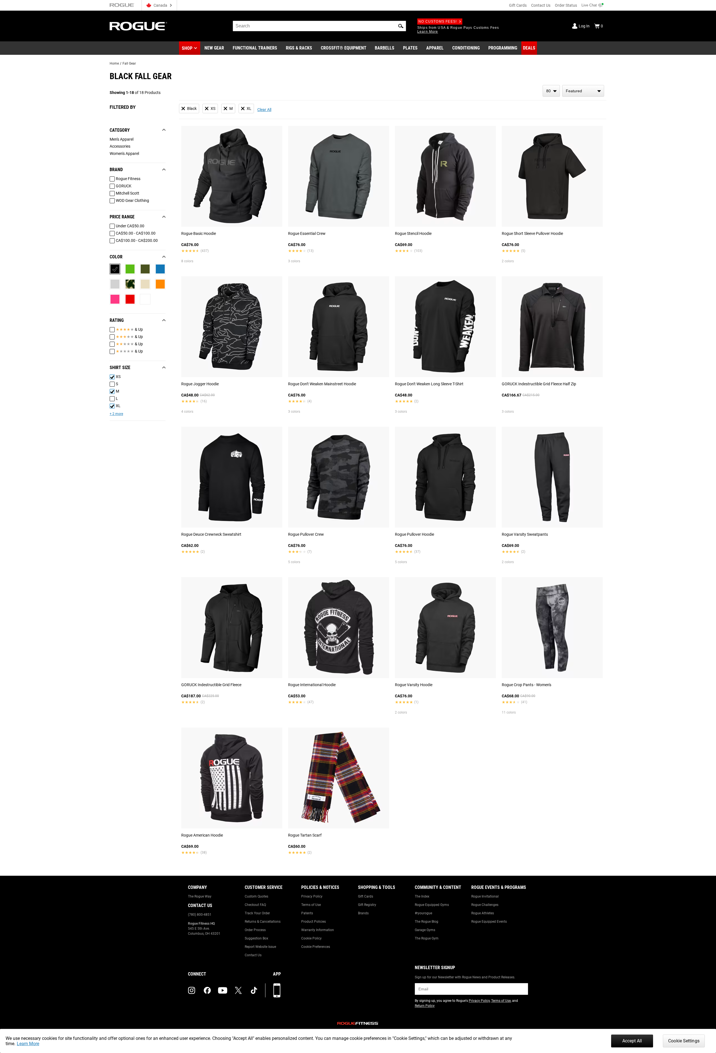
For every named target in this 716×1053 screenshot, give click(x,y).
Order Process (255, 930)
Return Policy (425, 1006)
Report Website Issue (260, 947)
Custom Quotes (256, 896)
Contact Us (540, 5)
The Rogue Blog (426, 922)
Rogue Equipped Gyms (432, 905)
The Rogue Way (199, 896)
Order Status (566, 5)
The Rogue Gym (427, 938)
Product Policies (313, 922)
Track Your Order (257, 913)
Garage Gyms (425, 930)
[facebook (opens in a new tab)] (207, 990)
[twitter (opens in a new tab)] (238, 990)
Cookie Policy (311, 938)
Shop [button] (187, 48)
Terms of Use (311, 905)
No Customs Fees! (437, 21)
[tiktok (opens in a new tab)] (254, 990)
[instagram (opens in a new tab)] (192, 990)
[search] (319, 26)
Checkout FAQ (255, 905)
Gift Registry (367, 905)
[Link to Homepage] (138, 26)
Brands (363, 913)
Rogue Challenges (484, 905)
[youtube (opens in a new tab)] (223, 990)
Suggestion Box (256, 938)
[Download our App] (277, 990)
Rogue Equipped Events (489, 922)
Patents (307, 913)
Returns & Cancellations (263, 922)
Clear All (264, 109)
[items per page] (551, 91)
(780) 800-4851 (199, 915)
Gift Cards (518, 5)
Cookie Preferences (315, 947)
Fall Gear (129, 63)
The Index (422, 896)
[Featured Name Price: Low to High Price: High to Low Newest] (583, 91)
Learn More (28, 1043)
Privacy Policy (311, 896)
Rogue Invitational (485, 896)
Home (114, 63)
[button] (400, 26)
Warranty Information (317, 930)
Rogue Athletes (482, 913)
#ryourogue (423, 913)
